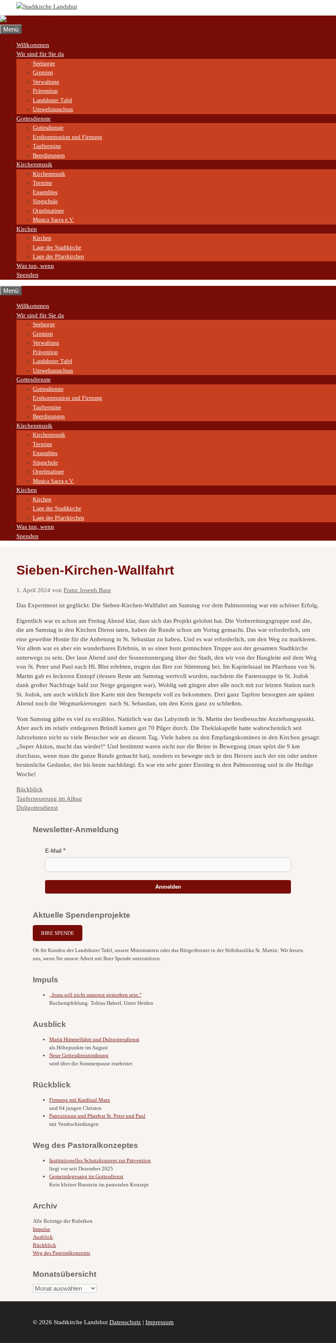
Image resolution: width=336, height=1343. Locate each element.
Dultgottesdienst (37, 807)
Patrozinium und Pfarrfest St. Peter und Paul (97, 1116)
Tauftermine (47, 146)
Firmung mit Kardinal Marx (79, 1100)
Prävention (45, 91)
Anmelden (168, 887)
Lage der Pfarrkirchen (58, 257)
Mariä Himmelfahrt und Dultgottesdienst (94, 1039)
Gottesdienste (33, 118)
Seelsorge (44, 64)
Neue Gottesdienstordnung (79, 1055)
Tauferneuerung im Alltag (49, 798)
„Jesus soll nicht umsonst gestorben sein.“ (95, 995)
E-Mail (53, 850)
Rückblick (29, 789)
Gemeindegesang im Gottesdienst (86, 1176)
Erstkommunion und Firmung (67, 137)
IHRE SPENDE (57, 933)
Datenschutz (125, 1322)
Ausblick (43, 1237)
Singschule (45, 201)
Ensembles (45, 192)
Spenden (27, 275)
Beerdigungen (49, 156)
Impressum (159, 1322)
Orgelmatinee (48, 211)
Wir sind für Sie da (40, 54)
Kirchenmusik (34, 164)
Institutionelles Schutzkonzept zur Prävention (100, 1160)
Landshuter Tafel (52, 100)
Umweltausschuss (53, 109)
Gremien (43, 73)
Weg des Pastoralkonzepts (61, 1253)
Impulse (41, 1229)
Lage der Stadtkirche (57, 248)
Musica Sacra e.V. (53, 220)
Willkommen (32, 45)
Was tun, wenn (35, 266)
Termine (42, 183)
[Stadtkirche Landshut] (30, 20)
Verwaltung (46, 82)
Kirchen (26, 229)
